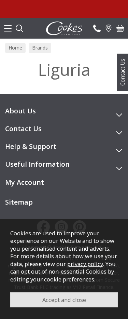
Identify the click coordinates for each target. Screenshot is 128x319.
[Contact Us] (97, 28)
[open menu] (8, 28)
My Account (24, 182)
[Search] (19, 28)
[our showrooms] (108, 28)
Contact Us (122, 72)
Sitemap (19, 202)
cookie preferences (69, 279)
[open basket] (120, 28)
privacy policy (85, 264)
